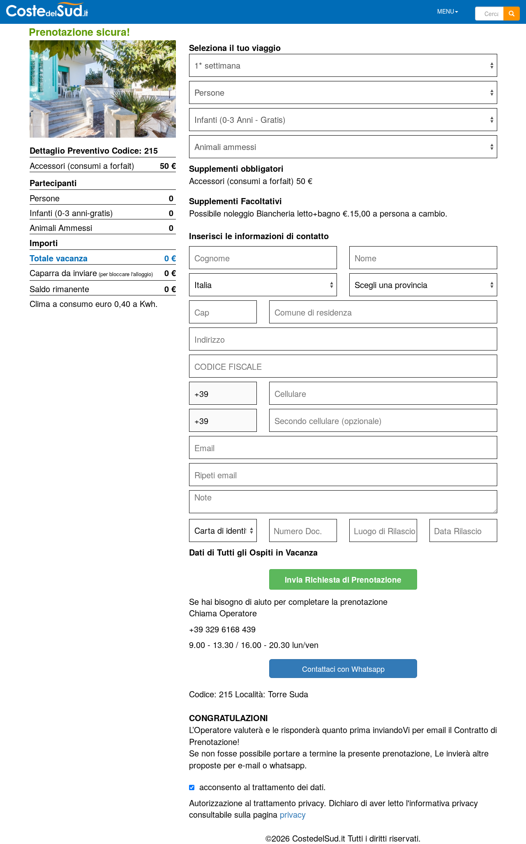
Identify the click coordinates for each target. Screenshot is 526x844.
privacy (293, 814)
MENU (445, 11)
